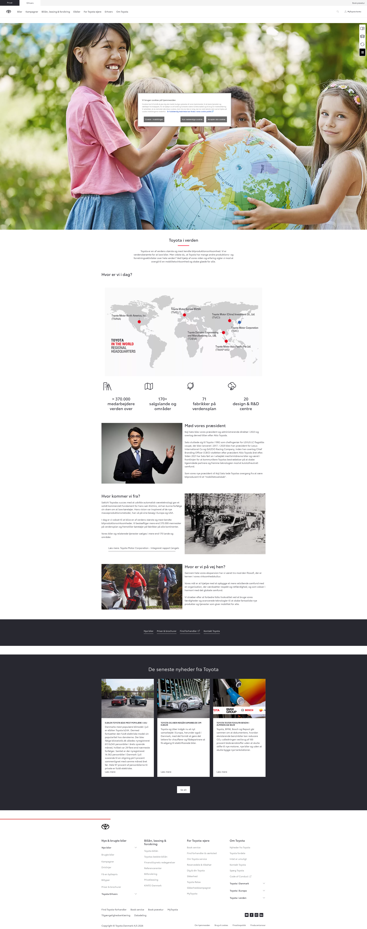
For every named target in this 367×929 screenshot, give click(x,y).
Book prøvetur (358, 3)
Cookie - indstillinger (154, 119)
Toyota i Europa (238, 890)
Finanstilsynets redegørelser (159, 862)
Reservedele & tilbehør (199, 864)
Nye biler (106, 847)
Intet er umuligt (238, 858)
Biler (19, 11)
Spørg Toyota (237, 870)
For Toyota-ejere (92, 11)
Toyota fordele (237, 853)
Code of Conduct (241, 876)
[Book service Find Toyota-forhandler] (362, 52)
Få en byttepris (109, 874)
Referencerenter (153, 868)
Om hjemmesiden (202, 925)
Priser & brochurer (111, 886)
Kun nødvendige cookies (192, 119)
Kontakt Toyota (238, 864)
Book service (193, 847)
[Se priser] (362, 28)
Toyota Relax (194, 881)
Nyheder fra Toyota (240, 847)
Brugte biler (107, 854)
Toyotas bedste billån (155, 856)
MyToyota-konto (354, 11)
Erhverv (109, 11)
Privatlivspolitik (239, 925)
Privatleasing (151, 879)
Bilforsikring (150, 873)
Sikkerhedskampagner (199, 887)
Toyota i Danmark (239, 883)
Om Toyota (122, 11)
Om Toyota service (197, 858)
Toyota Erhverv (110, 893)
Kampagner (32, 11)
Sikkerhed (192, 876)
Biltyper (105, 879)
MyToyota (192, 893)
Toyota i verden (238, 897)
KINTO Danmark (152, 885)
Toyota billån (151, 850)
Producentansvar (258, 925)
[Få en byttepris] (362, 44)
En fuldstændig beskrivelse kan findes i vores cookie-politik (189, 111)
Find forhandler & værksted (202, 853)
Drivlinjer (106, 867)
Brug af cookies (221, 925)
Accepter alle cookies (216, 119)
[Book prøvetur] (362, 36)
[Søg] (338, 11)
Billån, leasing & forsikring (56, 11)
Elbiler (76, 11)
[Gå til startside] (9, 11)
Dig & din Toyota (196, 870)
